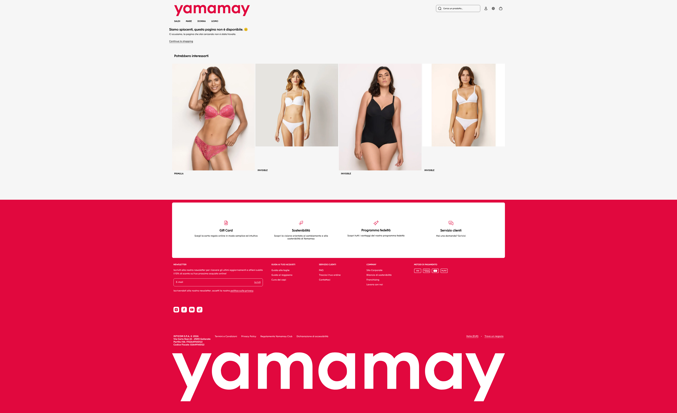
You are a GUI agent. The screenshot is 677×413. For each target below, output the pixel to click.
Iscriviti (257, 282)
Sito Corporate (375, 270)
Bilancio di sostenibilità (379, 275)
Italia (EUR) (472, 336)
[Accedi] (486, 8)
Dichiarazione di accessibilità (312, 336)
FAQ (321, 270)
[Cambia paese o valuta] (493, 8)
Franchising (373, 280)
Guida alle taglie (280, 270)
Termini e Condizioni (226, 336)
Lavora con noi (375, 284)
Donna (201, 21)
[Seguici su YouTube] (192, 309)
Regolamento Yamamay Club (276, 336)
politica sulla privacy (241, 291)
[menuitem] (458, 8)
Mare (189, 21)
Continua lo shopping (181, 41)
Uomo (214, 21)
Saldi (177, 21)
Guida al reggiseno (281, 275)
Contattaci (324, 280)
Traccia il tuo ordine (330, 275)
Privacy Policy (248, 336)
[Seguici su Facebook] (184, 309)
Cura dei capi (278, 280)
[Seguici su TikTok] (199, 309)
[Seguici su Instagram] (176, 309)
